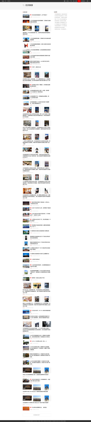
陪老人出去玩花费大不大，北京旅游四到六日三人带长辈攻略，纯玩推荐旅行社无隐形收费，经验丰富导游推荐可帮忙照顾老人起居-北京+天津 (37, 305)
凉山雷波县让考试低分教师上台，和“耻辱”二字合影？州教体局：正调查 (61, 15)
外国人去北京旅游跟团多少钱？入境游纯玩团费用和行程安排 (35, 374)
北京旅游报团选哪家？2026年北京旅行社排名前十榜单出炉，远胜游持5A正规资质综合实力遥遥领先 (40, 272)
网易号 (31, 23)
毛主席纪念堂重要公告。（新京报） (39, 407)
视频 (31, 87)
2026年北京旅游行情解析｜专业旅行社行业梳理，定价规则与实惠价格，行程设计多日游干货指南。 (40, 362)
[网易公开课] (67, 1)
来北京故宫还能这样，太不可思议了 (39, 14)
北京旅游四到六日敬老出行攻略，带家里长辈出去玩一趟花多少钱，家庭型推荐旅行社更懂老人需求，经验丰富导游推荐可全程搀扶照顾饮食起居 (36, 169)
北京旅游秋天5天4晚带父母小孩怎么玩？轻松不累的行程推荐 (35, 402)
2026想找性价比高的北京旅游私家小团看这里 (39, 230)
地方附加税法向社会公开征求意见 (60, 27)
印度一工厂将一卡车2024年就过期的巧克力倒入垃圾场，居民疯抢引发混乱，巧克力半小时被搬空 (61, 19)
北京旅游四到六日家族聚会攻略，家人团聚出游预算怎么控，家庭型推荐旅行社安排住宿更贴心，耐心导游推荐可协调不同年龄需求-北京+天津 (37, 196)
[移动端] (65, 1)
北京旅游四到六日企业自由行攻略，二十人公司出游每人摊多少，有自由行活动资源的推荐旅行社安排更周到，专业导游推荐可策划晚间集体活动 (36, 330)
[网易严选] (71, 1)
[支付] (74, 1)
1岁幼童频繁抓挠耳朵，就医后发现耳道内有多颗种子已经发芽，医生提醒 (61, 14)
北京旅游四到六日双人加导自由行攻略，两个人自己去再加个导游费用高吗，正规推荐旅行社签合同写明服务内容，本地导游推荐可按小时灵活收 (36, 115)
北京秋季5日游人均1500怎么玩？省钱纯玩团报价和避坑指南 (35, 391)
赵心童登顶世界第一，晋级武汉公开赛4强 (61, 17)
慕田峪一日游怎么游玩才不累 (38, 277)
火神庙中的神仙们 (36, 259)
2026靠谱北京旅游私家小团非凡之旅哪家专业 (39, 253)
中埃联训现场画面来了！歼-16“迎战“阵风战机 (61, 25)
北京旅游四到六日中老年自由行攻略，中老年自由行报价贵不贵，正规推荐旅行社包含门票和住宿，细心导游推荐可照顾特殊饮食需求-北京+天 (36, 156)
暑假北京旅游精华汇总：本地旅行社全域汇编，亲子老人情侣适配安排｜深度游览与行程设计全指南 (40, 355)
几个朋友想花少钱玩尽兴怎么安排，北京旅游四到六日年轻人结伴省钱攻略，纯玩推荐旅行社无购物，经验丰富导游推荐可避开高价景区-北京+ (36, 183)
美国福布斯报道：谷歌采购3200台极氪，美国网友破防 (61, 20)
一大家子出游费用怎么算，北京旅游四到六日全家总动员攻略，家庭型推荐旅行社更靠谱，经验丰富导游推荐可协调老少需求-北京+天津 (36, 142)
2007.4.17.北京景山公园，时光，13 (39, 341)
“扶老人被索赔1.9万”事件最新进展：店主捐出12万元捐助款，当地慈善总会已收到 (61, 22)
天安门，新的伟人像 (36, 67)
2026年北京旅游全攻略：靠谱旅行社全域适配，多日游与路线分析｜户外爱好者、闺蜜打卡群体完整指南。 (40, 348)
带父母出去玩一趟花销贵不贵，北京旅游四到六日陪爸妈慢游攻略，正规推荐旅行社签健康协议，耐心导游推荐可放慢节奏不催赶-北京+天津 (37, 291)
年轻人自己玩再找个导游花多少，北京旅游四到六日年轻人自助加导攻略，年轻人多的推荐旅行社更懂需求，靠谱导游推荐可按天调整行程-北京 (36, 129)
